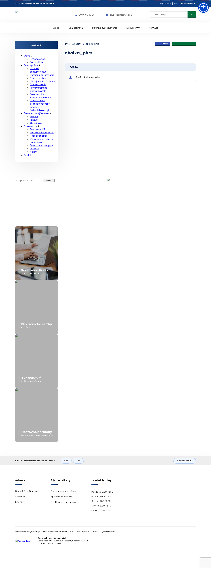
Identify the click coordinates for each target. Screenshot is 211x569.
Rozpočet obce (39, 135)
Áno (66, 460)
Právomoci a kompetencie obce (40, 96)
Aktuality (76, 43)
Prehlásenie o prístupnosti (64, 502)
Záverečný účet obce (42, 132)
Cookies (95, 531)
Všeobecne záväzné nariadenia (41, 140)
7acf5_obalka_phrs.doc (88, 77)
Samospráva (76, 27)
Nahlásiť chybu (184, 460)
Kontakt (153, 27)
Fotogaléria (36, 62)
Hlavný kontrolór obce (42, 81)
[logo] (33, 14)
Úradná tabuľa (38, 84)
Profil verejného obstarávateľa (38, 89)
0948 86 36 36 (87, 14)
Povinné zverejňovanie (104, 27)
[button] (203, 7)
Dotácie (34, 148)
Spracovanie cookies (61, 496)
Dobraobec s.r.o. (53, 543)
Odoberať (49, 180)
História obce (37, 59)
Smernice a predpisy (41, 145)
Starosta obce (38, 78)
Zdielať (164, 43)
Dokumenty (133, 27)
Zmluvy (34, 116)
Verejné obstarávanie (42, 75)
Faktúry (34, 119)
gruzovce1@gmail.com (121, 14)
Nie (78, 460)
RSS (175, 3)
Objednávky (37, 123)
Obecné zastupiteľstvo (38, 70)
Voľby (33, 151)
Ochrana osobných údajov (64, 491)
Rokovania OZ (37, 129)
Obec (56, 27)
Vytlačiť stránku (108, 531)
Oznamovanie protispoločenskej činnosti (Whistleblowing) (40, 105)
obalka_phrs (92, 43)
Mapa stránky (165, 3)
